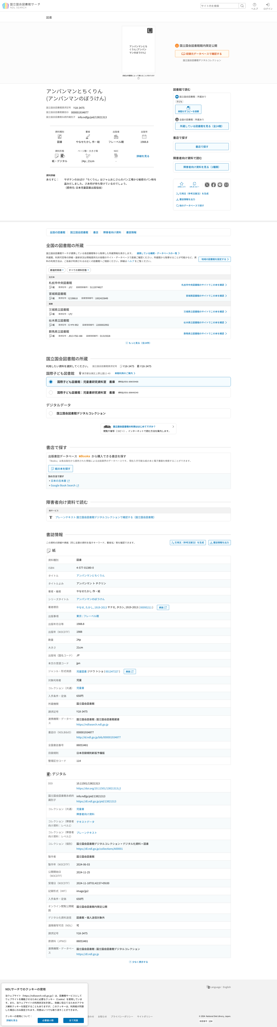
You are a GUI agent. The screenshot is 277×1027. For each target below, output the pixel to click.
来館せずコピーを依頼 (188, 111)
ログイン (268, 8)
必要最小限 (48, 1020)
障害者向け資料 (112, 232)
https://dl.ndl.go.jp (87, 954)
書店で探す (202, 146)
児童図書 (81, 671)
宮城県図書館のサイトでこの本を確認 (205, 295)
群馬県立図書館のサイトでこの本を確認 (204, 333)
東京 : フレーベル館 (87, 616)
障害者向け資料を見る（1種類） (202, 167)
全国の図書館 (57, 232)
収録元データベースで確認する (204, 54)
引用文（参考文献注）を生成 (194, 193)
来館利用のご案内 (124, 373)
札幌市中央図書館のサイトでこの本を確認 (202, 284)
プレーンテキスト (86, 833)
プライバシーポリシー (122, 1016)
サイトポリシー (145, 1016)
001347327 (111, 671)
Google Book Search (63, 485)
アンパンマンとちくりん (90, 575)
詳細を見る (143, 156)
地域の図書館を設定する (213, 259)
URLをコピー (194, 186)
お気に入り (182, 186)
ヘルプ (254, 8)
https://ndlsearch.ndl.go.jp (92, 724)
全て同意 (73, 1020)
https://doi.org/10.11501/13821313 (97, 788)
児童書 (80, 688)
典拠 (161, 607)
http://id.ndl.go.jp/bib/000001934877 (98, 737)
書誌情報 (131, 232)
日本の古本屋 (59, 481)
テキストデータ (85, 822)
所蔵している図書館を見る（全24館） (202, 126)
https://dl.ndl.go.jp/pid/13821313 (96, 801)
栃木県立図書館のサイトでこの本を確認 (204, 322)
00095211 (146, 607)
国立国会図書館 (79, 232)
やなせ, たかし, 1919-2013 (91, 607)
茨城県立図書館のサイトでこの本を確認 (204, 311)
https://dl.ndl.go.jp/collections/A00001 (99, 849)
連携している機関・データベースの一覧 (157, 253)
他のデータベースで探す (191, 205)
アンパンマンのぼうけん (90, 599)
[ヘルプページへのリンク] (138, 77)
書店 (95, 232)
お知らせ (102, 1016)
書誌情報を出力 (187, 199)
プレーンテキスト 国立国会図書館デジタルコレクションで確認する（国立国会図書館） (105, 517)
